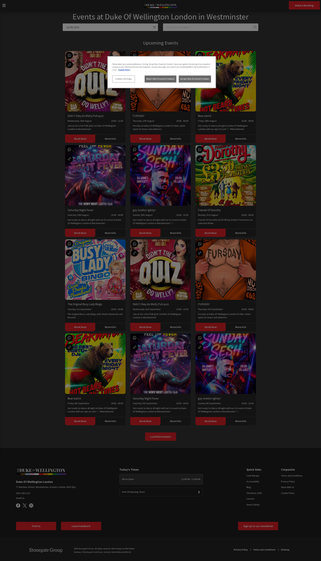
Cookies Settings (123, 79)
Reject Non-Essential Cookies (160, 79)
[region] (161, 72)
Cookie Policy (124, 70)
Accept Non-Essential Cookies (195, 79)
